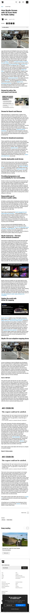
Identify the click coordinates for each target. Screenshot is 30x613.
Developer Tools (5, 584)
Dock (3, 576)
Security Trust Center (6, 583)
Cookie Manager (15, 608)
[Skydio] (3, 562)
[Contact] (23, 2)
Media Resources (19, 587)
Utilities (17, 574)
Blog (2, 6)
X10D (3, 575)
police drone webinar (14, 64)
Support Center (5, 591)
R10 (2, 578)
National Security (19, 575)
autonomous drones (13, 77)
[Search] (16, 2)
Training (3, 594)
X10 (2, 574)
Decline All (9, 605)
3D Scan (22, 441)
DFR (16, 572)
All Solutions (18, 578)
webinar (18, 503)
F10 (2, 572)
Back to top (23, 512)
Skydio (6, 61)
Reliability (3, 592)
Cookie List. (19, 601)
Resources (4, 582)
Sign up (24, 567)
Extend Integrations (5, 586)
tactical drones (14, 147)
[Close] (25, 596)
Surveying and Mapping (20, 576)
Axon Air (7, 80)
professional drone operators (10, 330)
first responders (16, 437)
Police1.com (24, 64)
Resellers (3, 587)
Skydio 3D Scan (5, 317)
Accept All (20, 605)
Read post (6, 553)
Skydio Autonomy (21, 168)
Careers (17, 586)
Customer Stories (19, 582)
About (17, 583)
